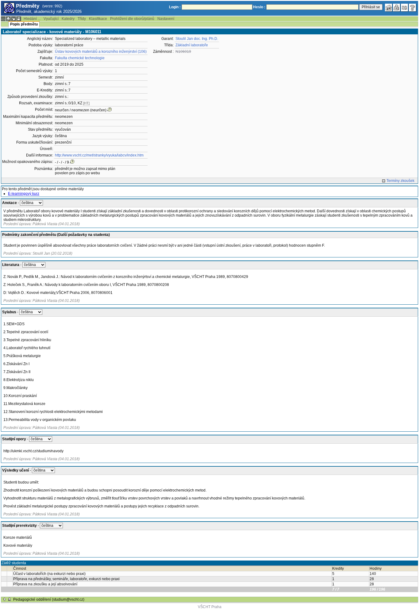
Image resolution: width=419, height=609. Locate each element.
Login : (175, 7)
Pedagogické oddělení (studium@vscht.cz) (48, 599)
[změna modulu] (13, 18)
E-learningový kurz (23, 193)
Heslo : (259, 7)
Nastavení (165, 19)
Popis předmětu (24, 24)
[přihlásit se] (397, 7)
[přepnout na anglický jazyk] (405, 7)
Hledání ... (32, 19)
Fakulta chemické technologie (80, 58)
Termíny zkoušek (400, 181)
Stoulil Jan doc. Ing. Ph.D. (196, 39)
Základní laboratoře (191, 45)
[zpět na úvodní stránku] (389, 7)
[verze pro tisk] (18, 18)
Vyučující (51, 19)
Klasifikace (98, 19)
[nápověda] (413, 7)
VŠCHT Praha (209, 607)
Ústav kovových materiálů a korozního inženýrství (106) (101, 51)
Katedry (68, 19)
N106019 (183, 51)
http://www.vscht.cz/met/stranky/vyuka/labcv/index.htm (99, 155)
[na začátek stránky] (4, 599)
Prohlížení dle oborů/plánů (132, 19)
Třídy (82, 19)
